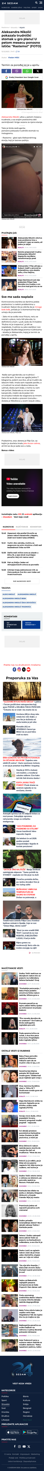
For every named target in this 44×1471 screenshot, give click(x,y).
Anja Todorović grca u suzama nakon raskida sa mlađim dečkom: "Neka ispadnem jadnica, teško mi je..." (30, 1343)
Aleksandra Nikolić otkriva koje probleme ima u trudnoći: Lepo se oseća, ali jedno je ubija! (30, 241)
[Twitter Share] (38, 71)
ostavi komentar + (30, 624)
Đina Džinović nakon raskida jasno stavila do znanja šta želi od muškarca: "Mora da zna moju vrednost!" (30, 1149)
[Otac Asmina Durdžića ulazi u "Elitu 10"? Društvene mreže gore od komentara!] (10, 1091)
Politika (27, 8)
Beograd (27, 1408)
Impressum (25, 1454)
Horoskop (27, 1416)
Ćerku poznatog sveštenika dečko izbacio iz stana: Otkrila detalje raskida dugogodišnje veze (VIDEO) (30, 1298)
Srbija (26, 1404)
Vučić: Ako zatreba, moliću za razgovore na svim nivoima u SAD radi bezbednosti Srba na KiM (24, 545)
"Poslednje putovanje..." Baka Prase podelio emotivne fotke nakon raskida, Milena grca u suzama (30, 991)
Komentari (35, 527)
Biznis (26, 1396)
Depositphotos (29, 1461)
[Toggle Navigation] (40, 3)
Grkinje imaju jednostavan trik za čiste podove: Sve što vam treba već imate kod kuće (23, 572)
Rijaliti (22, 27)
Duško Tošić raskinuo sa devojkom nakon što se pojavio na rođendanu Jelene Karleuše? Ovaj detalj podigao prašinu (30, 976)
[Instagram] (19, 669)
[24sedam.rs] (10, 3)
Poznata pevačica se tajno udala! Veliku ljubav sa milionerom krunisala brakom (30, 1006)
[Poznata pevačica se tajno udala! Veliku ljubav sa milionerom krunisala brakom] (10, 1008)
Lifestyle (5, 1420)
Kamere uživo (16, 8)
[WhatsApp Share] (27, 71)
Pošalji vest (13, 1458)
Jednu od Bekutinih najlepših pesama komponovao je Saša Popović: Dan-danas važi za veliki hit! (30, 1283)
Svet (4, 1408)
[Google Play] (30, 1432)
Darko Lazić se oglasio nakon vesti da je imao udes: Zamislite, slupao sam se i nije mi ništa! (29, 1253)
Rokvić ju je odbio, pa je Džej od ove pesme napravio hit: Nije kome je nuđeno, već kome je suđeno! (30, 1164)
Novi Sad (27, 1420)
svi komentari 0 (12, 625)
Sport (34, 8)
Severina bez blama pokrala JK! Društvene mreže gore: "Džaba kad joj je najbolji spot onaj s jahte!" (30, 1074)
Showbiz (14, 27)
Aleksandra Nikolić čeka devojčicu (19, 603)
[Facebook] (14, 669)
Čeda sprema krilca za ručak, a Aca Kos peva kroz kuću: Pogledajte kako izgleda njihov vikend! (29, 1036)
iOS (19, 514)
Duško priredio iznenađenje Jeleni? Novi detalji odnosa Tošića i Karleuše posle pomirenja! (30, 1224)
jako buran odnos (31, 443)
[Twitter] (24, 669)
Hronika (5, 1412)
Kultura (26, 1400)
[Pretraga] (36, 2)
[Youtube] (28, 669)
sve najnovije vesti (22, 581)
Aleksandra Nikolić (11, 117)
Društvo (5, 1416)
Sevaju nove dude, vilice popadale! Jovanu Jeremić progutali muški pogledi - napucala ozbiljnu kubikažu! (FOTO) (30, 1119)
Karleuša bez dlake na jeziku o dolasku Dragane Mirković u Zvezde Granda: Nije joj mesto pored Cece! (30, 1194)
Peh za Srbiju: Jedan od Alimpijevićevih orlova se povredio (23, 563)
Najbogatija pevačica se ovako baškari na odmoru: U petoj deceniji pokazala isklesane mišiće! (30, 1328)
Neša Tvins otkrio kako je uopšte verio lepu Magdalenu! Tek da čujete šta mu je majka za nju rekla (30, 1313)
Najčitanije (22, 527)
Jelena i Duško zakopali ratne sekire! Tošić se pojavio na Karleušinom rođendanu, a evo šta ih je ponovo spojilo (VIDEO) (30, 1238)
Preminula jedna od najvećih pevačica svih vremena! (29, 1208)
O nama (7, 1454)
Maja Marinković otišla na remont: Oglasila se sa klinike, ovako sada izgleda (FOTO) (30, 1104)
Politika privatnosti (27, 1458)
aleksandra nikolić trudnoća (17, 607)
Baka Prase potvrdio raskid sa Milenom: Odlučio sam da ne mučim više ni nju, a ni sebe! (29, 1059)
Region (26, 1412)
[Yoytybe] (24, 1447)
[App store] (13, 1432)
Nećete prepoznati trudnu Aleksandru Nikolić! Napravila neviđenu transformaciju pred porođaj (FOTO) (29, 255)
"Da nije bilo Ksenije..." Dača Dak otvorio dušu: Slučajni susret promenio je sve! (30, 1268)
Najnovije (6, 8)
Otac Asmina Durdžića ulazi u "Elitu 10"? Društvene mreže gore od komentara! (30, 1089)
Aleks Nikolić (9, 594)
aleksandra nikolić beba (14, 598)
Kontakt (15, 1454)
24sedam (7, 517)
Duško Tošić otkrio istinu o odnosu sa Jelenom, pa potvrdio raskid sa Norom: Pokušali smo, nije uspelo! (30, 1179)
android (28, 514)
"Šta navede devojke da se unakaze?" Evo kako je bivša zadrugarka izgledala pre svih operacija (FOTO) (30, 1021)
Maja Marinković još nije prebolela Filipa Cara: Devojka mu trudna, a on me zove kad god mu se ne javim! (30, 283)
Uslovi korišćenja (15, 1461)
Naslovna (5, 27)
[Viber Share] (17, 71)
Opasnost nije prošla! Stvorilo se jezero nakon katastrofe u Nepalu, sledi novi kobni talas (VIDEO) (22, 535)
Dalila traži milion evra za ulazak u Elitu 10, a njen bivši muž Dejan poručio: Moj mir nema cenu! (22, 555)
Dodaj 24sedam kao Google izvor (24, 77)
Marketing (35, 1454)
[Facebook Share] (6, 71)
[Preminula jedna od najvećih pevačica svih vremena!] (10, 1211)
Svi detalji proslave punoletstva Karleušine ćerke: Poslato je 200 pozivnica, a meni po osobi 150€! (29, 1134)
